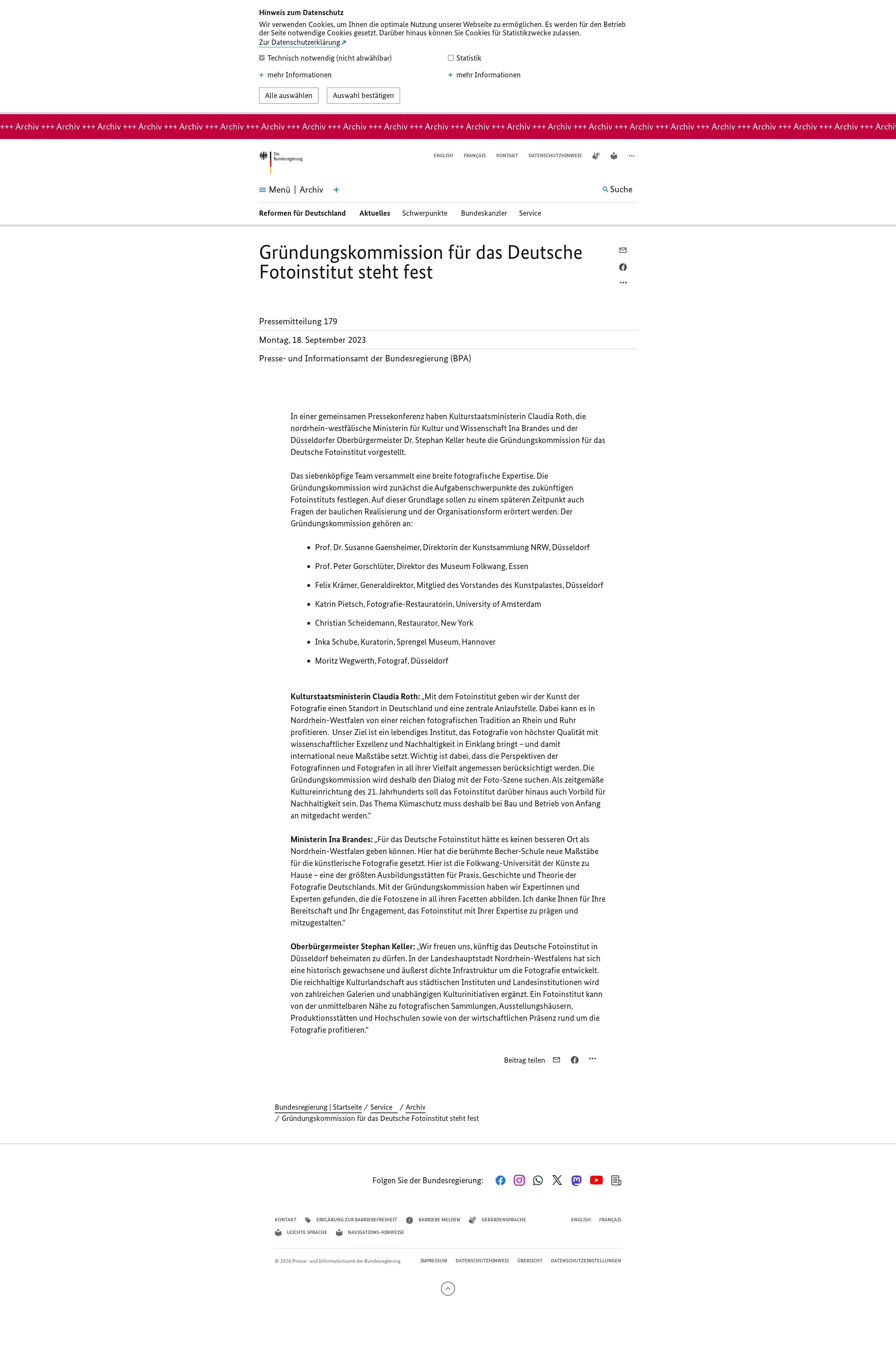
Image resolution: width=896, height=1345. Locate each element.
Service (532, 213)
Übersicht (529, 1261)
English (443, 156)
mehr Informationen (299, 75)
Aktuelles (374, 213)
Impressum (433, 1261)
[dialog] (448, 57)
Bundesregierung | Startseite (318, 1107)
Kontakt (507, 156)
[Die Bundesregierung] (280, 163)
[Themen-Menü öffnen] (336, 190)
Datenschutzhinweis (555, 156)
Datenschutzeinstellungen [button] (586, 1261)
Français (475, 156)
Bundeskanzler (484, 213)
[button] (632, 156)
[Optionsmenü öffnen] (624, 284)
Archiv (416, 1107)
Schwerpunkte (425, 213)
